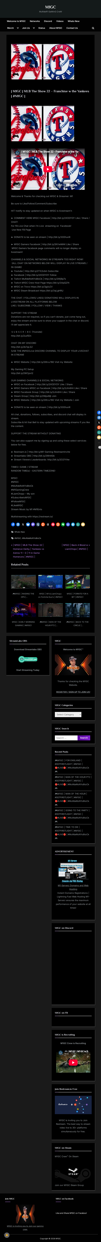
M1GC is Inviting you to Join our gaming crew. (25, 1227)
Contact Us (72, 28)
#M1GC (17, 538)
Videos (60, 21)
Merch (10, 28)
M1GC (50, 7)
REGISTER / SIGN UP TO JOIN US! (73, 692)
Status (41, 28)
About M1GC (55, 28)
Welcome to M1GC (16, 21)
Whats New (74, 21)
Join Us (26, 28)
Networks (35, 21)
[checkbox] (6, 1235)
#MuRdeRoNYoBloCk (31, 538)
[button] (13, 524)
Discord (48, 21)
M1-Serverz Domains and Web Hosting (73, 887)
